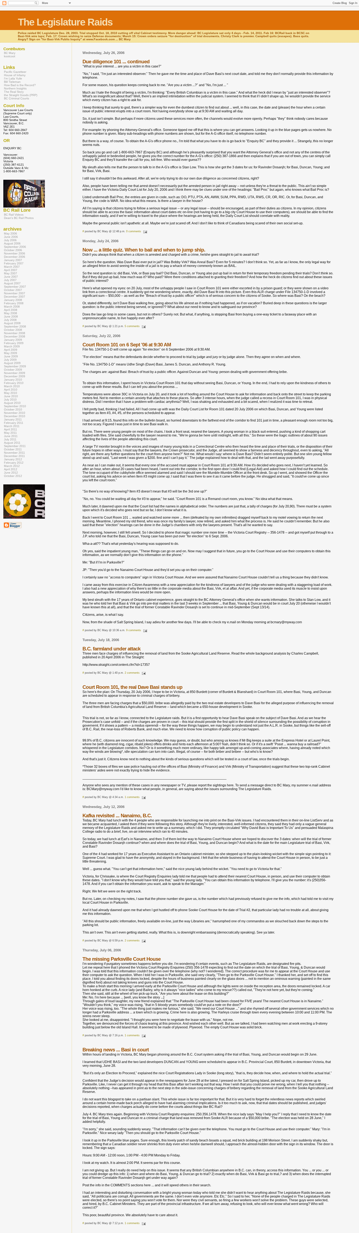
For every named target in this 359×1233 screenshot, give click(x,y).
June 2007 (11, 276)
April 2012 (10, 469)
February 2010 (13, 383)
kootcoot (9, 56)
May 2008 (10, 313)
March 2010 (12, 386)
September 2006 (15, 246)
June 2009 (11, 356)
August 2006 (12, 243)
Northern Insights (15, 88)
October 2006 (13, 250)
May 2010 (10, 393)
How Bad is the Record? (20, 85)
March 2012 (12, 466)
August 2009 (12, 363)
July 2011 (10, 439)
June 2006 (11, 236)
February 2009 (13, 343)
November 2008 (14, 333)
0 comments (133, 231)
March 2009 (12, 346)
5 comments (132, 326)
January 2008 (13, 300)
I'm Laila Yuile (13, 78)
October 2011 (13, 449)
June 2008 (11, 316)
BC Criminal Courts (16, 98)
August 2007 (12, 283)
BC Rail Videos (13, 214)
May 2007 (10, 273)
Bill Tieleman (12, 81)
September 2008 (15, 326)
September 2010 (15, 406)
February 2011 (13, 422)
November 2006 (14, 253)
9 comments (133, 630)
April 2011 (10, 429)
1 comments (132, 797)
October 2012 (13, 476)
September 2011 (15, 446)
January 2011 (13, 419)
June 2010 (11, 396)
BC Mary (9, 53)
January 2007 (13, 260)
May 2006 (10, 233)
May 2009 (10, 353)
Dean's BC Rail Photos (19, 218)
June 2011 (11, 436)
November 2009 (14, 373)
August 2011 (12, 442)
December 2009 (14, 376)
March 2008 (12, 306)
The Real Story (14, 91)
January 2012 (13, 459)
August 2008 (12, 323)
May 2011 (10, 432)
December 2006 (14, 256)
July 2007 (10, 280)
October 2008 (13, 329)
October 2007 (13, 290)
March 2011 (12, 426)
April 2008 (10, 310)
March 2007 (12, 266)
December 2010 (14, 416)
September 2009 (15, 366)
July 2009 (10, 359)
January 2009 (13, 339)
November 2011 (14, 452)
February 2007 (13, 263)
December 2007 (14, 296)
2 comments (132, 672)
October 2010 (13, 409)
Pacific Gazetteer (15, 71)
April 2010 (10, 389)
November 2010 (14, 412)
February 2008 (13, 303)
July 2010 (10, 399)
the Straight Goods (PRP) (20, 95)
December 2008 (14, 336)
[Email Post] (144, 231)
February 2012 (13, 462)
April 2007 (10, 270)
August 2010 (12, 402)
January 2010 (13, 379)
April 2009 (10, 349)
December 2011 (14, 456)
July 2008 (10, 319)
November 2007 (14, 293)
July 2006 (10, 240)
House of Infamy (15, 75)
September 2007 (15, 286)
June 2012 (11, 472)
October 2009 (13, 369)
